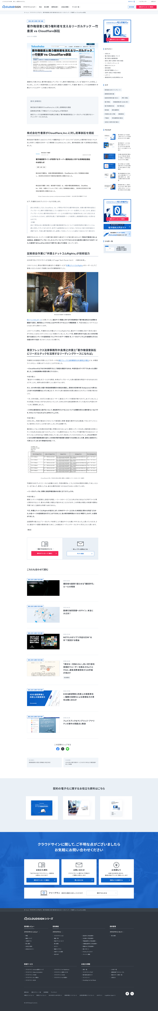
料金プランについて (59, 941)
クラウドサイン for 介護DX (32, 977)
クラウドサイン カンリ (116, 932)
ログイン (130, 1)
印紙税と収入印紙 (110, 114)
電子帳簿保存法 (109, 106)
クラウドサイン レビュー (31, 932)
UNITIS (99, 995)
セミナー (56, 946)
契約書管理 (115, 110)
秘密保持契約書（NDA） (112, 98)
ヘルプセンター (143, 1)
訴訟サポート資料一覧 (116, 975)
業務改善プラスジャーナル (117, 972)
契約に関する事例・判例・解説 (35, 21)
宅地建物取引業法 (117, 118)
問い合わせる (79, 880)
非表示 (38, 101)
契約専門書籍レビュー (112, 70)
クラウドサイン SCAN (59, 975)
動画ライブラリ (57, 949)
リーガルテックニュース (112, 63)
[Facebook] (57, 749)
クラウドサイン (57, 932)
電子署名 (107, 102)
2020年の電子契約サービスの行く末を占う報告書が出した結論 (80, 762)
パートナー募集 (86, 954)
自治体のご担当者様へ (88, 935)
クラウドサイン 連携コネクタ (61, 972)
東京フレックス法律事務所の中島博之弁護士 (74, 360)
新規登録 (131, 7)
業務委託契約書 (109, 94)
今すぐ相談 (80, 553)
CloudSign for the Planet (89, 980)
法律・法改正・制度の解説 (113, 72)
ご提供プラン (29, 941)
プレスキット (54, 992)
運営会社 (26, 992)
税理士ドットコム (40, 995)
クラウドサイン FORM (31, 975)
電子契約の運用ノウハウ (112, 56)
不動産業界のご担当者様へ (89, 941)
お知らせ (153, 1)
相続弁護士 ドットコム (70, 995)
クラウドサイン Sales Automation (34, 972)
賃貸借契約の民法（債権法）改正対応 (39, 761)
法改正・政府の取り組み (112, 122)
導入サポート (86, 949)
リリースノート (86, 977)
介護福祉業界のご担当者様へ (90, 943)
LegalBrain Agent (109, 995)
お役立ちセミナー (30, 949)
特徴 (27, 935)
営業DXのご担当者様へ (88, 946)
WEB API (56, 954)
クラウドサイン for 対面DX (60, 977)
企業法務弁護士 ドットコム (86, 995)
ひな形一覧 (114, 969)
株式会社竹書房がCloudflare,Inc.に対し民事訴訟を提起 (50, 107)
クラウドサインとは (58, 935)
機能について (29, 938)
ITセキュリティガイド (88, 951)
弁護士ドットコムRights (74, 265)
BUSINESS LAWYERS (55, 995)
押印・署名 (125, 98)
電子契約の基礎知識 (111, 58)
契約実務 (108, 68)
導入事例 (46, 7)
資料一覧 (85, 969)
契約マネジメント (110, 65)
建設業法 (121, 114)
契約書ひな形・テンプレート (113, 90)
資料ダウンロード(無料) (41, 880)
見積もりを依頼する (116, 880)
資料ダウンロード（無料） (146, 7)
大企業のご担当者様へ (88, 938)
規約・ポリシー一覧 (36, 992)
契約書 (107, 110)
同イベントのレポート (34, 320)
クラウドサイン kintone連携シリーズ (34, 969)
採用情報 (46, 992)
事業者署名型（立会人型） (120, 102)
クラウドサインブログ (88, 972)
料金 (40, 7)
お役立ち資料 (29, 946)
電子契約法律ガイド (88, 975)
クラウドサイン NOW (31, 980)
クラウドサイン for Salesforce (61, 969)
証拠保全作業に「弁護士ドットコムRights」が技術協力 (49, 111)
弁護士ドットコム (28, 995)
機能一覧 (56, 938)
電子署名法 (120, 106)
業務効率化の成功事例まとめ (114, 77)
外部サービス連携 (58, 951)
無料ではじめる (102, 893)
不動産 (107, 118)
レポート (107, 75)
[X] (62, 749)
